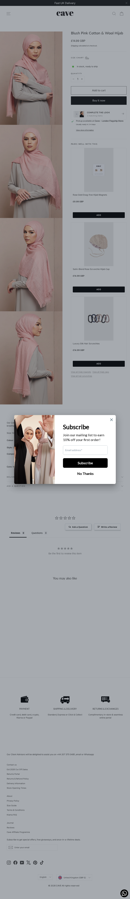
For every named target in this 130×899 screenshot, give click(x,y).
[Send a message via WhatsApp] (124, 893)
